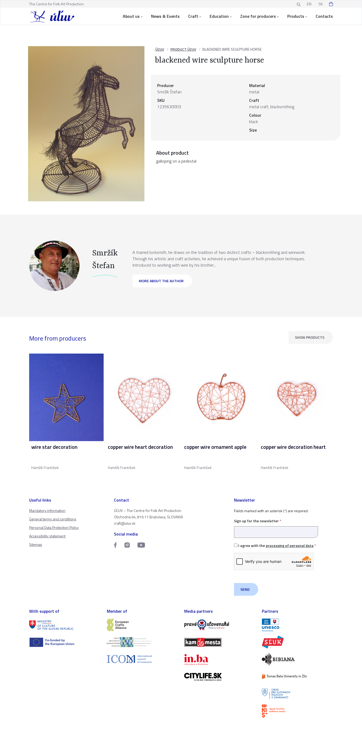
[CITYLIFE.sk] (219, 676)
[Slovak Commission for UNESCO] (297, 625)
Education (219, 16)
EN (309, 4)
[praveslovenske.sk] (219, 625)
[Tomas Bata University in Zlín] (297, 676)
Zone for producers (258, 16)
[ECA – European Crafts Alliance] (142, 625)
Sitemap (35, 544)
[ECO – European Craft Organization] (142, 642)
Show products (309, 337)
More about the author (161, 281)
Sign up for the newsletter (257, 521)
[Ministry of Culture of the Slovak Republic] (64, 625)
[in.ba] (219, 659)
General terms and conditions (52, 519)
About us (131, 16)
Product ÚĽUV (183, 49)
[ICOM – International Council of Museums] (142, 659)
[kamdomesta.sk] (219, 642)
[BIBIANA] (297, 659)
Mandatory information (47, 510)
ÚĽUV (159, 49)
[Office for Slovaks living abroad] (297, 693)
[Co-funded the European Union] (64, 642)
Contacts (324, 16)
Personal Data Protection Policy (54, 527)
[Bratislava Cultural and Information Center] (297, 710)
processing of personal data (290, 545)
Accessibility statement (47, 536)
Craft (193, 16)
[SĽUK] (297, 642)
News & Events (165, 16)
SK (321, 4)
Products (295, 16)
